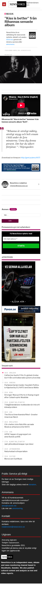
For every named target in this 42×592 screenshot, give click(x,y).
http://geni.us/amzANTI (30, 158)
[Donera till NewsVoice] (21, 167)
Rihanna (13, 209)
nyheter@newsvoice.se (19, 186)
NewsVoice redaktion (18, 183)
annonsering (17, 508)
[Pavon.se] (21, 309)
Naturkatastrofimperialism (15, 451)
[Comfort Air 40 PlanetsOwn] (18, 338)
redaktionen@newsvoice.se (13, 527)
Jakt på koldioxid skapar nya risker (19, 444)
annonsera (10, 44)
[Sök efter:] (21, 215)
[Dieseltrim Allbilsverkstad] (18, 283)
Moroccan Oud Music (13, 459)
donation (32, 484)
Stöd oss (9, 40)
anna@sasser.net (9, 506)
